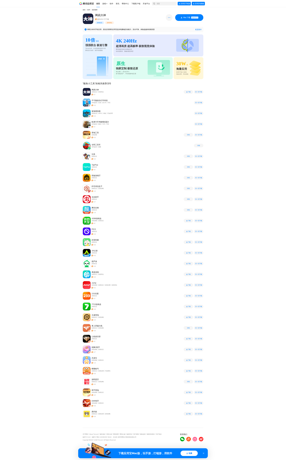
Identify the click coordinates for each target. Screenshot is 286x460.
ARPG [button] (100, 113)
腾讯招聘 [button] (116, 434)
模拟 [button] (99, 124)
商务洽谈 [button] (109, 434)
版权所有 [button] (129, 434)
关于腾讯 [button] (85, 434)
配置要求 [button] (198, 29)
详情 (188, 135)
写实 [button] (109, 102)
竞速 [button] (99, 102)
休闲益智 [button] (94, 102)
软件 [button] (88, 10)
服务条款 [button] (102, 434)
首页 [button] (84, 10)
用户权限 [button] (136, 434)
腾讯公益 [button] (122, 434)
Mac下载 (190, 17)
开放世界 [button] (110, 113)
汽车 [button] (103, 124)
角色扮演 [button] (94, 113)
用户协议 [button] (159, 434)
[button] (86, 3)
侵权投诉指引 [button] (151, 434)
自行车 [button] (104, 102)
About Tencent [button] (94, 434)
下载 (189, 92)
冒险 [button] (104, 113)
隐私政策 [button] (142, 434)
